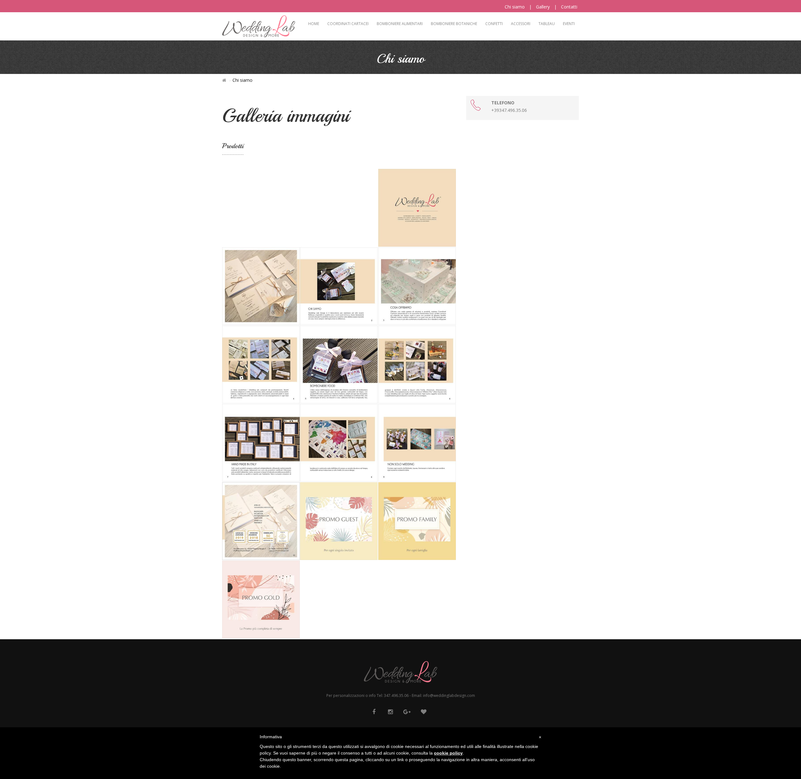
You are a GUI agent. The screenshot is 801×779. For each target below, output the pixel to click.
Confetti (494, 23)
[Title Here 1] (417, 207)
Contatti (569, 7)
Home (313, 23)
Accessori (520, 23)
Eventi (569, 23)
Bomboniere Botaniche (454, 23)
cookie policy (448, 752)
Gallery (543, 7)
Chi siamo (515, 7)
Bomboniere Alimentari (400, 23)
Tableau (546, 23)
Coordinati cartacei (348, 23)
